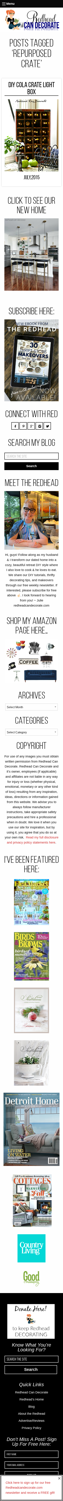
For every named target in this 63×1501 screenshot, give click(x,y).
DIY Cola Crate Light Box (31, 88)
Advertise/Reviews (31, 1420)
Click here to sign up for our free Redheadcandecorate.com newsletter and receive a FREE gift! (30, 1488)
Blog (31, 1406)
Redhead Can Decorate (31, 1392)
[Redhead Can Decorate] (31, 19)
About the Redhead (31, 1413)
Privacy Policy (31, 1428)
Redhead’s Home (31, 1399)
